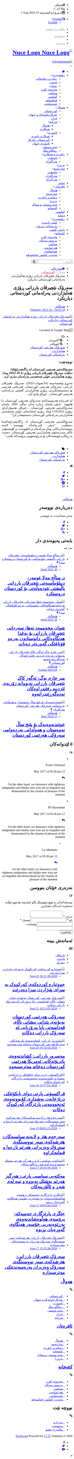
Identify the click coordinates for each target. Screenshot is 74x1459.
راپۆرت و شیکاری (54, 154)
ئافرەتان (59, 186)
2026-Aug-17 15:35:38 (43, 1248)
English (57, 19)
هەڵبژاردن (58, 351)
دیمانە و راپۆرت (47, 197)
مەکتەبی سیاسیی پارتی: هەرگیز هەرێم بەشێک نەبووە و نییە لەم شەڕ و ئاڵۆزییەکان (35, 1181)
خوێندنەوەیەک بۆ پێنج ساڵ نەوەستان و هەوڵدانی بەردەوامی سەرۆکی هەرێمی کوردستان (34, 729)
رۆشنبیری (58, 75)
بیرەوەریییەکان (48, 240)
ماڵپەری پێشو (54, 1429)
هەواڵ (61, 107)
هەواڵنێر (60, 306)
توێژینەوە (59, 168)
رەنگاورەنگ (50, 150)
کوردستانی (50, 111)
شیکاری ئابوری (40, 136)
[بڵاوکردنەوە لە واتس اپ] (63, 486)
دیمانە (61, 215)
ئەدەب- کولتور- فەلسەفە (41, 255)
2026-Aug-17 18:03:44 (43, 1205)
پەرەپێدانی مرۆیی (46, 226)
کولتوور (52, 96)
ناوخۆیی (52, 157)
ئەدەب (53, 82)
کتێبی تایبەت (49, 222)
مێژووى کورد (49, 89)
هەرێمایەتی (50, 247)
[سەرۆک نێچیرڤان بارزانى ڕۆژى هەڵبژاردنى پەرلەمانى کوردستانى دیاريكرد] (37, 320)
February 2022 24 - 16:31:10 (47, 309)
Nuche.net (22, 1436)
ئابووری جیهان (41, 143)
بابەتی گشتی (57, 229)
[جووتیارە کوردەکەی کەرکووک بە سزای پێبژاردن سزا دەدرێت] (33, 972)
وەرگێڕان (51, 161)
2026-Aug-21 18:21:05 (43, 1008)
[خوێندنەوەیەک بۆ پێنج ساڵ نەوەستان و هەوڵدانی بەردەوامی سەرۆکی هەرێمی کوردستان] (33, 705)
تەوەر (61, 183)
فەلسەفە (51, 100)
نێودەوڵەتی (50, 103)
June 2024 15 (49, 716)
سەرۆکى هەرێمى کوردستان (47, 347)
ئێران (54, 118)
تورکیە (53, 121)
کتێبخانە (52, 208)
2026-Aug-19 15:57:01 (43, 1085)
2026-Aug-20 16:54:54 (43, 1047)
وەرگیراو (51, 179)
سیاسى (52, 93)
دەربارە (60, 43)
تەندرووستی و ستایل (44, 204)
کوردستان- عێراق (39, 139)
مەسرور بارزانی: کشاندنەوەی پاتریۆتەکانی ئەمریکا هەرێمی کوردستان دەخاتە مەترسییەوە (36, 1061)
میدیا (62, 562)
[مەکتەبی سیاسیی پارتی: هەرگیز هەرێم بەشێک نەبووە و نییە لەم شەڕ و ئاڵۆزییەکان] (33, 1164)
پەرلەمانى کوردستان (52, 354)
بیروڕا (61, 165)
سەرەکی (56, 268)
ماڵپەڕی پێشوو (55, 29)
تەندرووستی (49, 147)
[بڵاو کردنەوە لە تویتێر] (63, 475)
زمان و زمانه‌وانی (46, 78)
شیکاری (45, 129)
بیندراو (61, 962)
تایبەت (61, 958)
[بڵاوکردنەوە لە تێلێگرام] (63, 482)
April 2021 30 (48, 569)
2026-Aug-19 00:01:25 (43, 1128)
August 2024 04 (47, 669)
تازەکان (60, 955)
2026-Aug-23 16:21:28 (43, 976)
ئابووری (52, 132)
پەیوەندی (59, 36)
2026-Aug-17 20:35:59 (43, 1167)
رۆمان (53, 85)
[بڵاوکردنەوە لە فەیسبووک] (64, 472)
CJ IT (47, 1436)
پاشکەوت (66, 932)
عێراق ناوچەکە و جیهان (42, 114)
